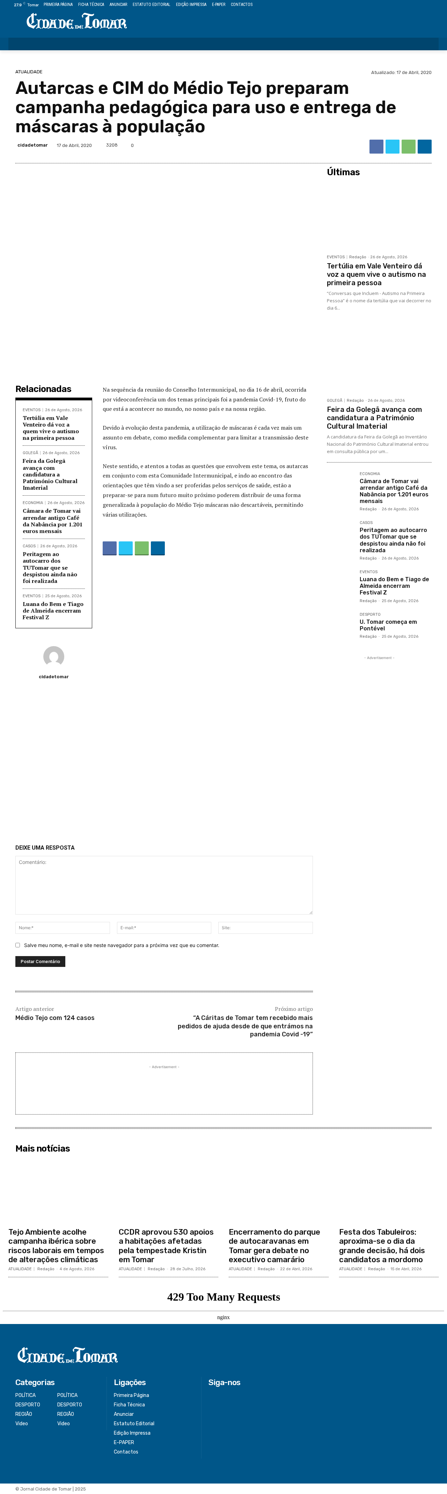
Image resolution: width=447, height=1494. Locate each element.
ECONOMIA (33, 503)
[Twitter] (419, 5)
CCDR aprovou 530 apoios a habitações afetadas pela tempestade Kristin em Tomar (166, 1245)
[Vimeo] (427, 5)
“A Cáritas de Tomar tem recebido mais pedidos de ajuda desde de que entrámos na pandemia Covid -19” (245, 1026)
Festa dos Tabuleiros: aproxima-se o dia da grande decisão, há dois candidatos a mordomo (382, 1245)
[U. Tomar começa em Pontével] (340, 626)
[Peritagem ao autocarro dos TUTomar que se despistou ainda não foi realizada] (340, 534)
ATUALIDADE (29, 71)
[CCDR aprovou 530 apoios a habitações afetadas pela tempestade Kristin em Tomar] (169, 1190)
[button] (429, 44)
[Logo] (76, 21)
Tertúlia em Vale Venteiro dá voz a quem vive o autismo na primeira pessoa (51, 428)
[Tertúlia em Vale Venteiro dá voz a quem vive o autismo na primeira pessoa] (379, 215)
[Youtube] (435, 5)
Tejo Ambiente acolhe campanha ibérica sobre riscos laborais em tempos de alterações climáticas (56, 1245)
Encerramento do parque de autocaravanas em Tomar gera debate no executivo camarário (274, 1245)
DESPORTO (370, 615)
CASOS (29, 546)
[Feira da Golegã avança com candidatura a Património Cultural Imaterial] (379, 358)
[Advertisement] (164, 764)
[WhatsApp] (409, 147)
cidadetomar (32, 145)
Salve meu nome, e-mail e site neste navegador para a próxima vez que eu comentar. (121, 945)
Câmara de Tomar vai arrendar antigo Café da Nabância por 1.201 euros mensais (52, 521)
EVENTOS (32, 410)
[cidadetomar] (53, 656)
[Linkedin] (425, 147)
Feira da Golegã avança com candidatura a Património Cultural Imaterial (50, 474)
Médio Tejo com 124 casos (55, 1018)
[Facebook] (403, 5)
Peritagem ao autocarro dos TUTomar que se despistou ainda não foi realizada (50, 567)
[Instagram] (411, 5)
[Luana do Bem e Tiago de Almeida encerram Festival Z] (340, 583)
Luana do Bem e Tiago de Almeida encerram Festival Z (53, 610)
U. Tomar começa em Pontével (388, 625)
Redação (357, 257)
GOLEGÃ (30, 453)
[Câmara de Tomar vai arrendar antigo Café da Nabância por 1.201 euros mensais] (340, 485)
